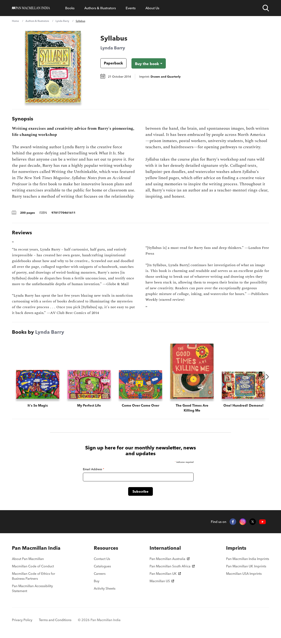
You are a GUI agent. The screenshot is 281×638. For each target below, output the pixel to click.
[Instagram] (242, 521)
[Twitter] (252, 521)
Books (69, 8)
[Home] (31, 8)
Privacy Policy (22, 620)
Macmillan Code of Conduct (33, 566)
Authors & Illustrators (100, 8)
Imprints (236, 548)
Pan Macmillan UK (163, 574)
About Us (152, 8)
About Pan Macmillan (28, 559)
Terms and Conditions (55, 620)
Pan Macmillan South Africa (170, 566)
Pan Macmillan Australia (167, 559)
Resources (106, 548)
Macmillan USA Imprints (244, 574)
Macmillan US (160, 581)
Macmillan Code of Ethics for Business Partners (33, 576)
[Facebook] (233, 521)
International (165, 548)
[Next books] (267, 377)
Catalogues (102, 566)
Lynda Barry (62, 20)
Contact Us (102, 559)
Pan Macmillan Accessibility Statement (32, 588)
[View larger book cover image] (53, 67)
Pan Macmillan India (36, 548)
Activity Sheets (104, 588)
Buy (96, 581)
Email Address (93, 469)
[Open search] (265, 8)
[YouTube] (262, 521)
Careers (100, 574)
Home (15, 20)
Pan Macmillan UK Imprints (246, 566)
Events (131, 8)
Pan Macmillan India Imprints (247, 559)
